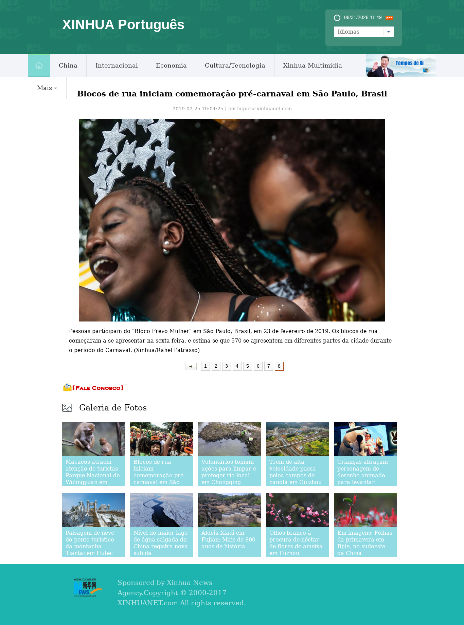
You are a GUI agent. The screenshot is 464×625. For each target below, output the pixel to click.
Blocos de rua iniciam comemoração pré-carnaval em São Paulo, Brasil (159, 475)
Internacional (116, 65)
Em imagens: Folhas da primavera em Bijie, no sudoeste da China (364, 543)
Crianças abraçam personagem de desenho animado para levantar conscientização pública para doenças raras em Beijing (362, 486)
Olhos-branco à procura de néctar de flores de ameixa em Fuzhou (296, 543)
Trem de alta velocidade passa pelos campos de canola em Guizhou (295, 472)
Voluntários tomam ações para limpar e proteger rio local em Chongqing (228, 472)
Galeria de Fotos (113, 407)
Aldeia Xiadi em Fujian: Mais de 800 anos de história (228, 540)
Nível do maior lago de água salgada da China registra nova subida (160, 543)
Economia (171, 65)
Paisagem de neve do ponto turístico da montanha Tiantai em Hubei (90, 543)
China (68, 65)
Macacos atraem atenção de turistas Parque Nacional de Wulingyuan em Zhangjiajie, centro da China (93, 479)
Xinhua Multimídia (312, 65)
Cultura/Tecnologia (235, 65)
